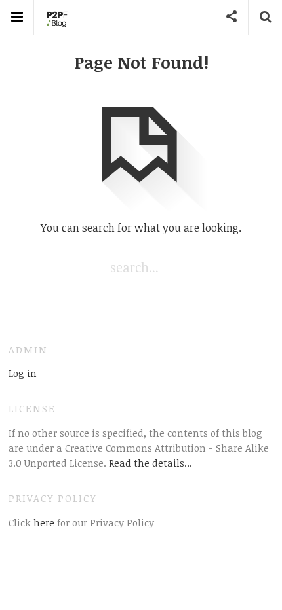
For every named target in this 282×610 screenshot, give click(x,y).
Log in (23, 373)
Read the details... (150, 462)
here (42, 522)
